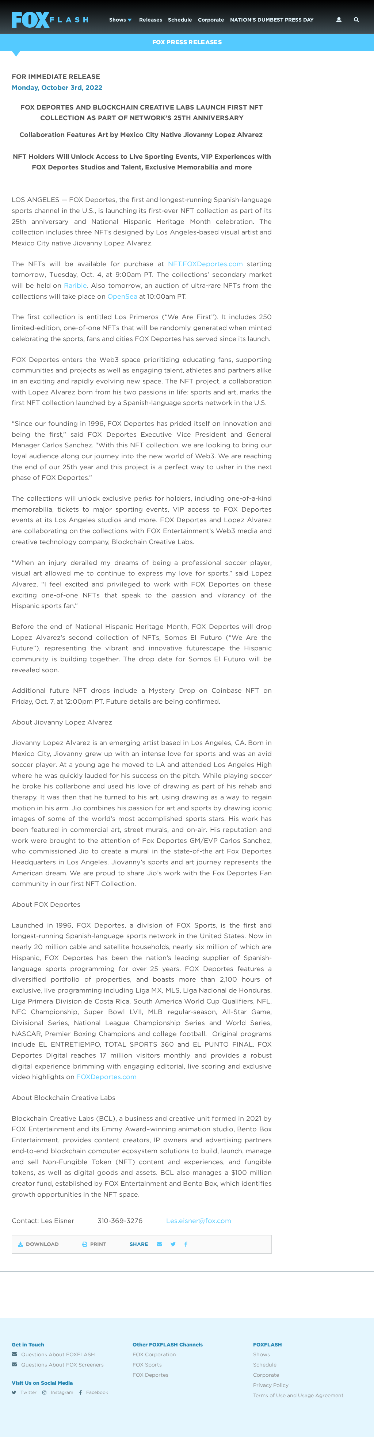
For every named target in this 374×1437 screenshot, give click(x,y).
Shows (118, 20)
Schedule (180, 20)
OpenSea (122, 296)
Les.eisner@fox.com (198, 1220)
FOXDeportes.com (106, 1077)
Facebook (96, 1392)
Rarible (75, 285)
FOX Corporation (154, 1354)
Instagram (61, 1392)
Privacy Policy (271, 1385)
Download (42, 1244)
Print (98, 1244)
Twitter (28, 1392)
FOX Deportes (150, 1375)
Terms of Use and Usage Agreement (298, 1395)
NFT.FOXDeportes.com (205, 264)
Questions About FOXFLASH (57, 1354)
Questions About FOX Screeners (62, 1365)
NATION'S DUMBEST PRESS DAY (272, 20)
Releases (150, 20)
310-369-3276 (120, 1220)
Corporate (211, 20)
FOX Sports (147, 1365)
